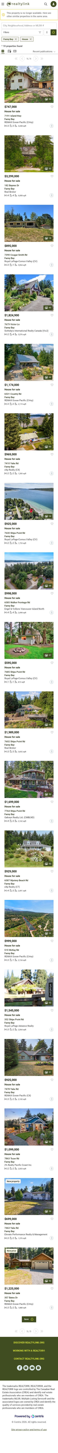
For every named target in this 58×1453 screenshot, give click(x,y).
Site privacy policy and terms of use (29, 1429)
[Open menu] (3, 4)
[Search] (45, 4)
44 (50, 377)
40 (50, 307)
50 (50, 99)
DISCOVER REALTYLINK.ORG (29, 1342)
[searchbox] (27, 25)
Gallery (2, 51)
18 (50, 238)
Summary (14, 51)
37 (50, 655)
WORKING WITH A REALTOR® (29, 1350)
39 (50, 585)
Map (8, 51)
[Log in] (54, 4)
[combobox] (29, 26)
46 (50, 724)
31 (50, 1072)
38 (50, 1211)
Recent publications (42, 51)
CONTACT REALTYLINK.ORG (29, 1358)
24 (50, 516)
